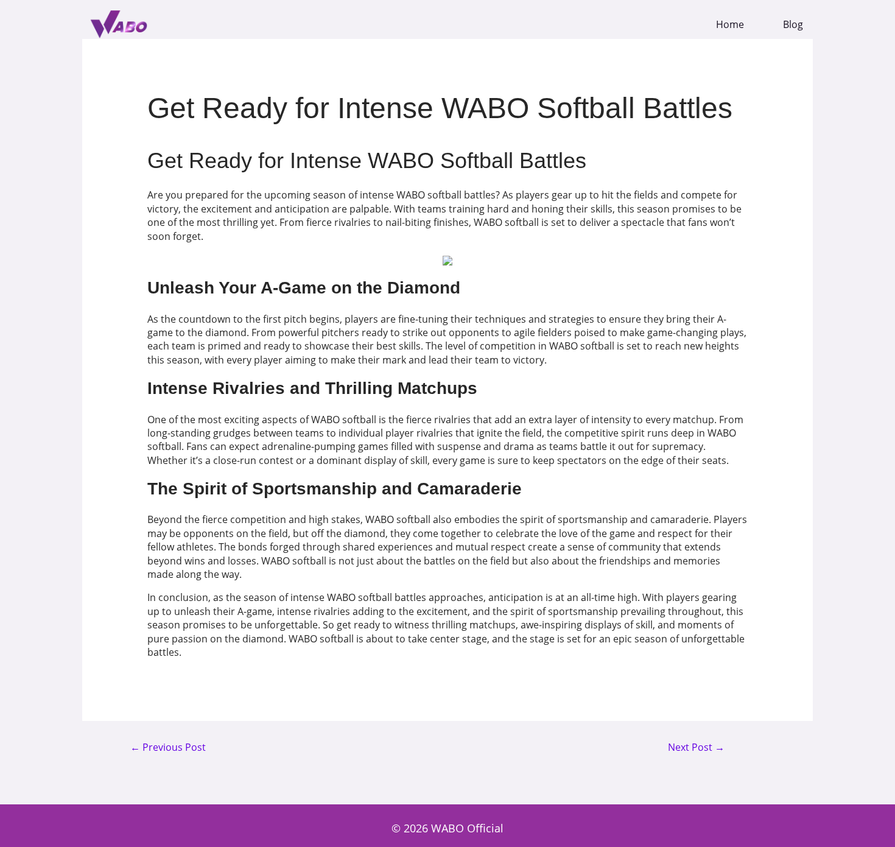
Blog (793, 24)
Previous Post (168, 748)
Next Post (696, 748)
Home (730, 24)
